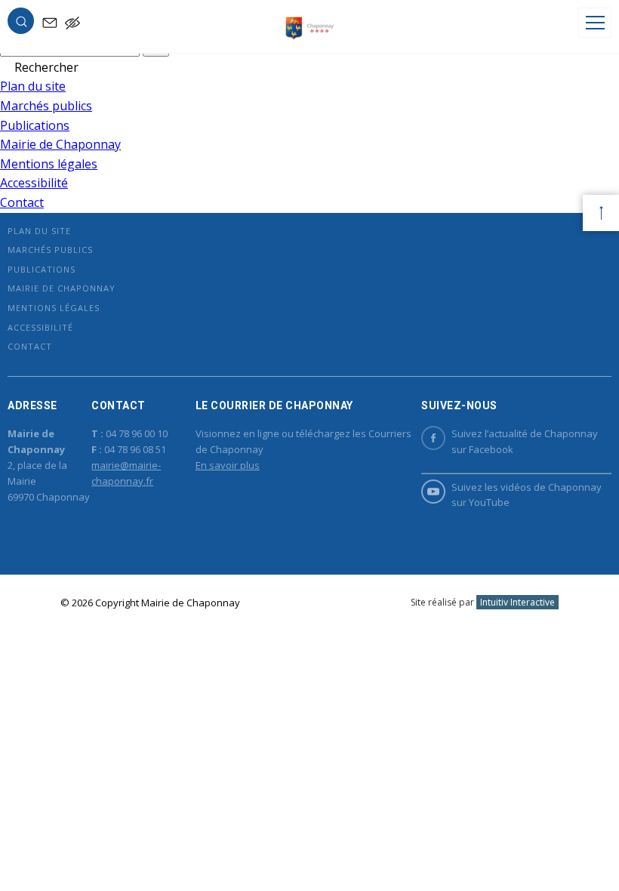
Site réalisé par (483, 602)
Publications (34, 125)
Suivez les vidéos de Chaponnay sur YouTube (526, 495)
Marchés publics (46, 105)
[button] (21, 24)
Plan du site (33, 86)
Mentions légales (48, 164)
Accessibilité (34, 182)
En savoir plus (228, 465)
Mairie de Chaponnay (60, 144)
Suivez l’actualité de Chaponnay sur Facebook (524, 441)
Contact (22, 202)
